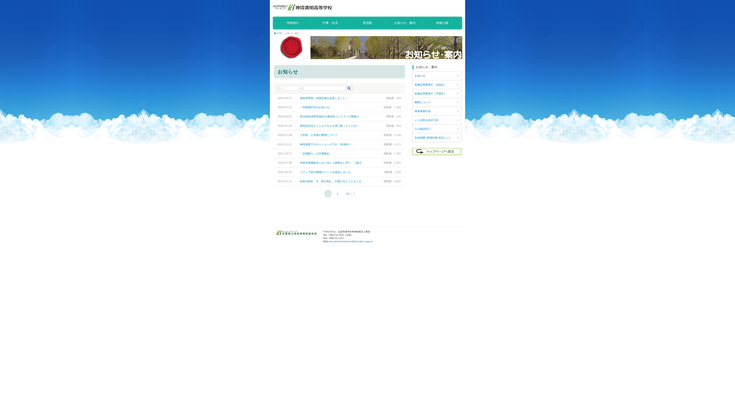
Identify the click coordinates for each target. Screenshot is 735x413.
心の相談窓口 (423, 128)
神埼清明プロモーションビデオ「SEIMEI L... (327, 144)
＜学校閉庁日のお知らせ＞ (316, 107)
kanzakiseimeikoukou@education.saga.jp (350, 241)
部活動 (367, 22)
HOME (279, 33)
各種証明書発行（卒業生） (431, 93)
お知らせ (420, 75)
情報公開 (442, 22)
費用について (423, 102)
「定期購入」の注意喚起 (314, 153)
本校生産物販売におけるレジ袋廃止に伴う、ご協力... (332, 162)
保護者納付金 (423, 111)
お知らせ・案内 (405, 22)
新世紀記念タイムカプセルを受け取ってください (329, 125)
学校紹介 (293, 22)
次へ (349, 193)
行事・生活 (330, 22)
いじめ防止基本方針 (427, 120)
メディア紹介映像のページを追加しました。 (327, 172)
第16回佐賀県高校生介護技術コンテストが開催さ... (331, 116)
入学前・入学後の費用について (318, 135)
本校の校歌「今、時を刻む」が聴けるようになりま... (332, 181)
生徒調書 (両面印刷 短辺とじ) (432, 137)
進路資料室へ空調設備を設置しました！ (324, 98)
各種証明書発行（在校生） (431, 84)
